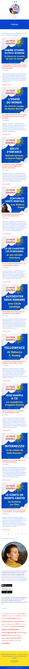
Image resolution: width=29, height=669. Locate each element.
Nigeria (2, 626)
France (14, 618)
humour (16, 622)
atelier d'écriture (15, 613)
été (10, 643)
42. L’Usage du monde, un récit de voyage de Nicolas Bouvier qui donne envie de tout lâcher (14, 116)
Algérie (2, 613)
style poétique (5, 638)
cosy (21, 615)
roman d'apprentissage (9, 633)
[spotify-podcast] (6, 593)
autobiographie (22, 613)
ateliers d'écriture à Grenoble (8, 572)
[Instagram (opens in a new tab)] (13, 2)
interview (21, 622)
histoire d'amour (7, 621)
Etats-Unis (3, 618)
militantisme (22, 624)
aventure (8, 615)
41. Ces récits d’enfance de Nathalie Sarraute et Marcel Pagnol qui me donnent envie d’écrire (12, 166)
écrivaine (5, 643)
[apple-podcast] (6, 586)
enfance (25, 616)
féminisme (19, 618)
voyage (10, 640)
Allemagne (6, 613)
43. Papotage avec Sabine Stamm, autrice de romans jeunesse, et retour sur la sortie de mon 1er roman (14, 66)
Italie (25, 621)
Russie (12, 635)
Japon (2, 624)
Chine (14, 615)
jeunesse (12, 624)
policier (6, 626)
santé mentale (17, 635)
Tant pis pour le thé (19, 571)
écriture (19, 640)
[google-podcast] (6, 589)
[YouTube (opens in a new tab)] (16, 2)
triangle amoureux (4, 640)
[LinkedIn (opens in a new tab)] (14, 2)
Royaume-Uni (5, 635)
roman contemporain (10, 629)
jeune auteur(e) (7, 624)
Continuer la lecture (6, 84)
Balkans (12, 615)
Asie (11, 613)
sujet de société (15, 638)
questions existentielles (18, 626)
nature (25, 624)
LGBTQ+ (17, 624)
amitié (9, 613)
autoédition (4, 616)
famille (9, 618)
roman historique (21, 633)
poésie (9, 626)
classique (18, 616)
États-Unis (15, 640)
